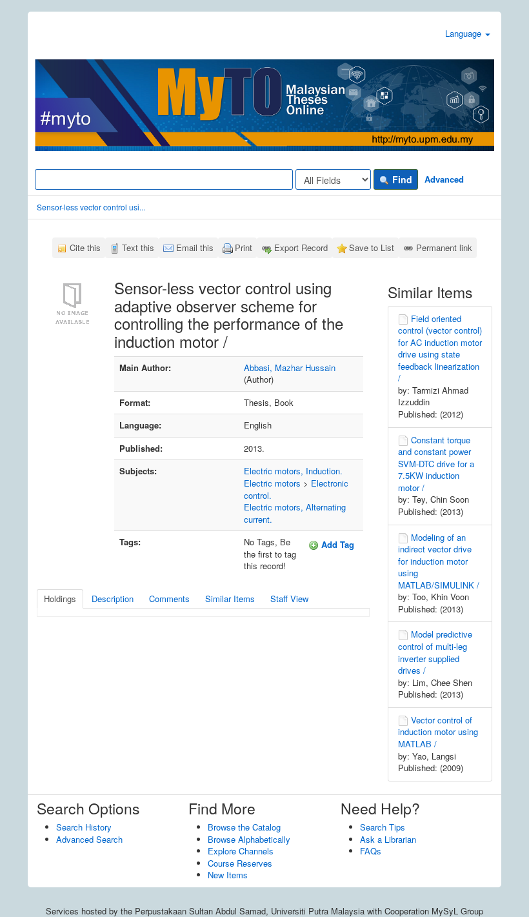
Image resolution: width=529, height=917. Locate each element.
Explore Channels (241, 851)
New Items (228, 875)
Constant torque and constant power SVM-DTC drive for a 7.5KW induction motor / (436, 464)
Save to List (371, 247)
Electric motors (272, 483)
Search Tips (382, 827)
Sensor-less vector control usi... (91, 206)
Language (464, 33)
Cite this (85, 247)
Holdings (60, 598)
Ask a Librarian (388, 839)
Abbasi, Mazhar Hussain (289, 367)
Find (401, 179)
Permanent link (444, 247)
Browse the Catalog (244, 827)
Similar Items (230, 598)
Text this (138, 247)
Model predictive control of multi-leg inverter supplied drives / (435, 652)
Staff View (289, 598)
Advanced (444, 179)
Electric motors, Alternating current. (295, 513)
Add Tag (336, 544)
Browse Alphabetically (249, 839)
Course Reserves (240, 863)
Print (243, 247)
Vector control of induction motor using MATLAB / (438, 732)
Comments (169, 598)
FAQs (370, 851)
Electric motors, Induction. (293, 471)
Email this (195, 247)
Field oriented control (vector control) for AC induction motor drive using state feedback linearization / (440, 348)
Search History (84, 827)
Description (113, 598)
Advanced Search (89, 839)
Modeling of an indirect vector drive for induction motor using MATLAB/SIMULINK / (438, 561)
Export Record (301, 247)
